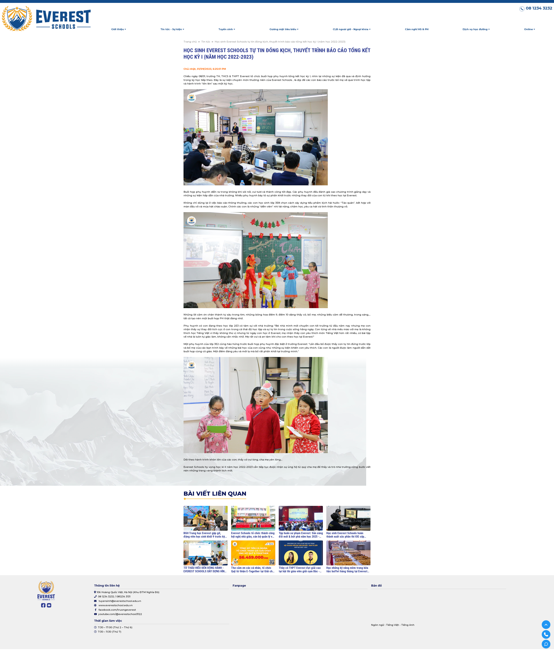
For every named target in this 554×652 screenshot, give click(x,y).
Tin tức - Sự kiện (171, 29)
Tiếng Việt (392, 624)
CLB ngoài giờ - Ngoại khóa (351, 29)
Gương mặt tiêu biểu (283, 29)
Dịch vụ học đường (475, 29)
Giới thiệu (118, 29)
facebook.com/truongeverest (117, 609)
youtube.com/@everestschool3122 (120, 614)
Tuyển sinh (226, 29)
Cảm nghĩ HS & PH (416, 29)
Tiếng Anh (407, 624)
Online (529, 29)
